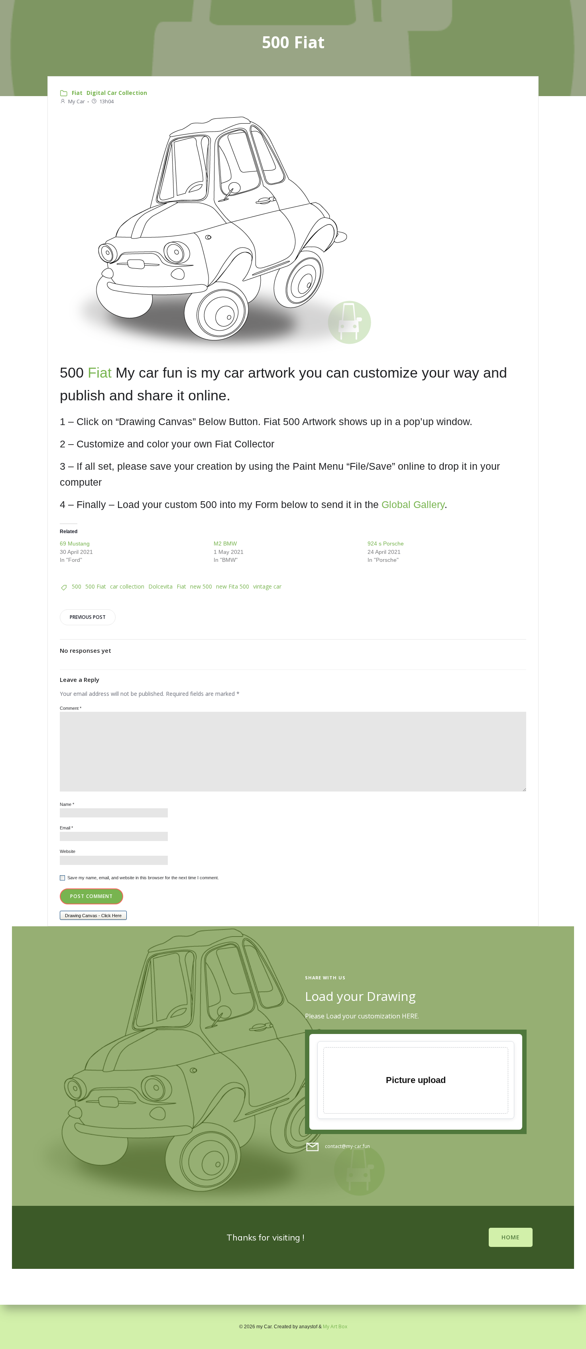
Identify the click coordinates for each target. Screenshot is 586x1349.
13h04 (106, 101)
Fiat (77, 92)
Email (66, 827)
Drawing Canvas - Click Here (93, 915)
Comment (70, 708)
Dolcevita (160, 586)
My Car (76, 101)
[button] (293, 233)
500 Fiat (95, 586)
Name (67, 804)
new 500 (201, 586)
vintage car (267, 586)
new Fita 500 (232, 586)
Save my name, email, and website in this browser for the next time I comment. (143, 877)
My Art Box (335, 1326)
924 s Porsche (386, 543)
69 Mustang (75, 543)
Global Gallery (412, 504)
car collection (127, 586)
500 (76, 586)
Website (67, 851)
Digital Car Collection (117, 92)
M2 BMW (225, 543)
